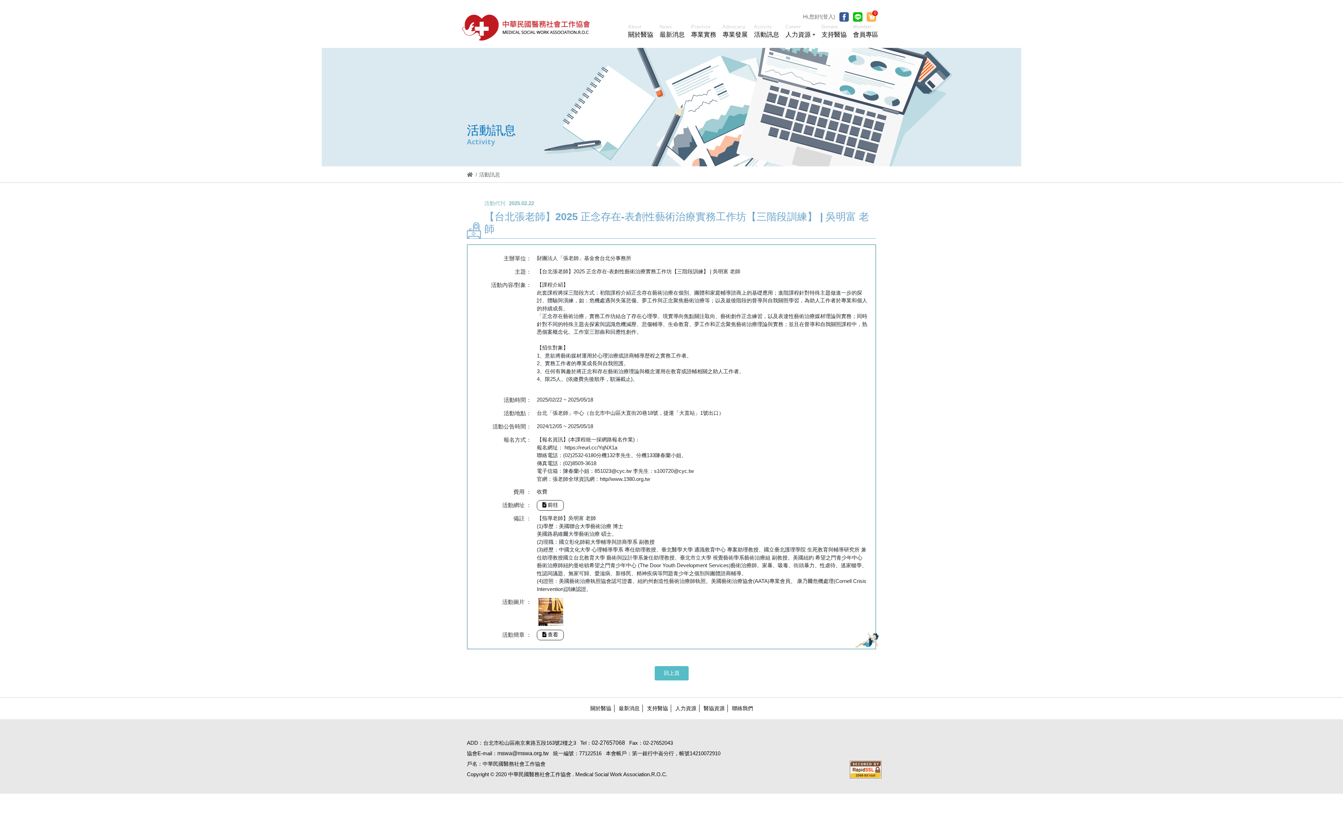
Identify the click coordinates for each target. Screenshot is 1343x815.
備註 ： (522, 518)
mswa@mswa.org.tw (523, 753)
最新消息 (629, 708)
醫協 (526, 27)
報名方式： (518, 440)
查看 (553, 634)
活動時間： (518, 400)
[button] (800, 32)
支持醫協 (657, 708)
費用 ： (522, 492)
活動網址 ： (517, 505)
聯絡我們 (742, 708)
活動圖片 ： (517, 602)
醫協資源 (714, 708)
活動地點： (518, 413)
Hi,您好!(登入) (819, 17)
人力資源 (685, 708)
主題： (523, 272)
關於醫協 (600, 708)
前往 (553, 505)
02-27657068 (608, 743)
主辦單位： (518, 258)
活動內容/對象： (511, 285)
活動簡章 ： (517, 635)
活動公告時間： (512, 427)
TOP (1268, 644)
